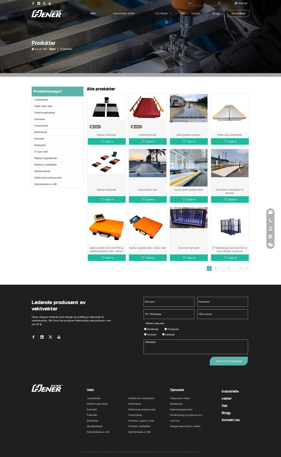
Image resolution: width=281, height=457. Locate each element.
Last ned (175, 420)
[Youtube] (49, 3)
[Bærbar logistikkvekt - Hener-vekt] (148, 225)
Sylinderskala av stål (45, 184)
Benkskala (40, 145)
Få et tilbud (238, 13)
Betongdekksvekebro (189, 134)
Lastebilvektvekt (147, 134)
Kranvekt (39, 138)
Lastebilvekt (41, 99)
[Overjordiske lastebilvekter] (188, 173)
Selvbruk (169, 334)
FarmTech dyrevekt (188, 247)
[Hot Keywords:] (219, 3)
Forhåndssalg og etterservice (186, 415)
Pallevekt (92, 415)
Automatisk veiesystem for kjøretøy (230, 191)
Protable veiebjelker (139, 426)
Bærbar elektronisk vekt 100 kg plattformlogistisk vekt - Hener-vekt (106, 249)
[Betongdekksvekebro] (188, 107)
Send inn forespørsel (229, 361)
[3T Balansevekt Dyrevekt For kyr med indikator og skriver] (230, 225)
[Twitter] (44, 3)
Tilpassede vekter (180, 398)
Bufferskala (40, 132)
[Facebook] (33, 3)
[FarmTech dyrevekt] (188, 217)
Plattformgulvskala (44, 112)
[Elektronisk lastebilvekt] (230, 112)
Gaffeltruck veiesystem (141, 398)
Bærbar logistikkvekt (45, 158)
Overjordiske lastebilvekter (188, 189)
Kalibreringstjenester (181, 409)
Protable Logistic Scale (141, 420)
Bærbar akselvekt (106, 134)
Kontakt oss (231, 420)
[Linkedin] (38, 3)
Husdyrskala (41, 125)
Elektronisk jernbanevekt (48, 177)
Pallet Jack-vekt (43, 106)
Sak (224, 406)
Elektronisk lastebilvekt (229, 134)
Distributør (152, 329)
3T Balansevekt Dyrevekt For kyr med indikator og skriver (230, 249)
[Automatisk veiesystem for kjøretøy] (230, 162)
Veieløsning (176, 403)
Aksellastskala (42, 171)
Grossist (151, 334)
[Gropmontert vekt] (148, 162)
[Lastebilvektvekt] (148, 106)
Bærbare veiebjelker (45, 164)
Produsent (173, 329)
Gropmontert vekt (147, 189)
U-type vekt (41, 151)
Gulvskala (39, 119)
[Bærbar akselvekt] (106, 106)
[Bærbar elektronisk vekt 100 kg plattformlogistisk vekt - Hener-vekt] (106, 225)
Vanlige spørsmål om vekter (185, 426)
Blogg (226, 413)
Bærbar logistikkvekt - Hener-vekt (147, 247)
